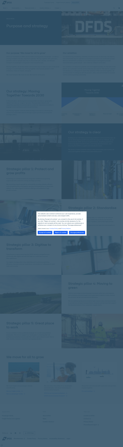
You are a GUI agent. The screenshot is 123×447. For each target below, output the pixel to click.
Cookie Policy (53, 228)
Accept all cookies (45, 232)
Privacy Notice (66, 228)
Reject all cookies (60, 232)
